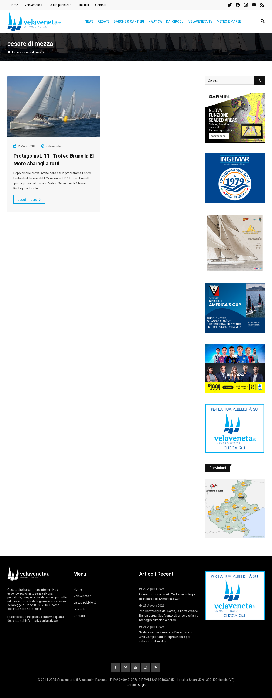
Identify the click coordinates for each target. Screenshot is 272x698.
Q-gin (142, 685)
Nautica (155, 21)
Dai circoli (175, 21)
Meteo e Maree (229, 21)
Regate (103, 21)
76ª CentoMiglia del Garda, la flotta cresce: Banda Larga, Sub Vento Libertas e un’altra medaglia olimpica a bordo (168, 615)
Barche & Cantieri (129, 21)
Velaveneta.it (33, 5)
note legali (34, 608)
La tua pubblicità (60, 5)
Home (14, 5)
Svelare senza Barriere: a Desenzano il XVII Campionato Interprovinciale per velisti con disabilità (165, 636)
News (89, 21)
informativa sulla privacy (41, 620)
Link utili (83, 5)
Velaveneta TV (200, 21)
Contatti (100, 5)
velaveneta (53, 146)
